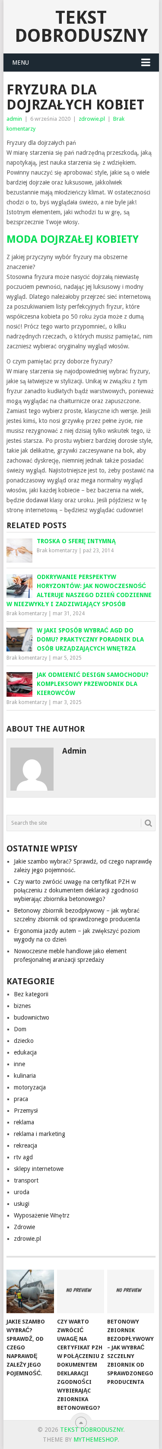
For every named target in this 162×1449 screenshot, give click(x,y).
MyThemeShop (95, 1439)
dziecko (24, 1040)
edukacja (25, 1052)
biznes (22, 1005)
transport (26, 1180)
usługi (21, 1203)
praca (21, 1098)
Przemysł (26, 1110)
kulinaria (25, 1075)
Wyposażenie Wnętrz (42, 1215)
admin (14, 119)
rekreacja (25, 1145)
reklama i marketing (39, 1133)
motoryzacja (30, 1087)
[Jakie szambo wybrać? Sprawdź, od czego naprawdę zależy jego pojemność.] (30, 1292)
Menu (20, 62)
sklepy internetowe (39, 1168)
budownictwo (31, 1017)
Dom (20, 1029)
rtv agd (23, 1157)
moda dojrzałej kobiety (72, 239)
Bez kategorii (31, 994)
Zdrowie (24, 1227)
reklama (24, 1122)
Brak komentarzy (57, 551)
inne (19, 1064)
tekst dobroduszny (81, 26)
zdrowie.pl (92, 119)
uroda (21, 1192)
